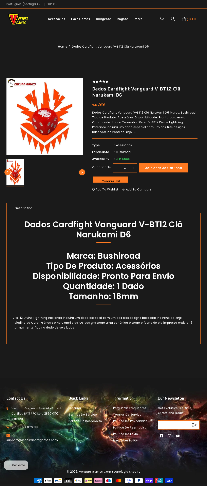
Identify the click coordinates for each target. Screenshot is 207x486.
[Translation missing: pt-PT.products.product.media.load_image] (15, 172)
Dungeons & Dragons (112, 19)
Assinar (195, 425)
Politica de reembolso (85, 421)
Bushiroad (123, 152)
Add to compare (139, 189)
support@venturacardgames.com (32, 440)
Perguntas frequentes (129, 408)
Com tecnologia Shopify (122, 472)
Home (63, 46)
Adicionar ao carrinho (163, 168)
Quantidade (101, 167)
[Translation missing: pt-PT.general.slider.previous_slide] (7, 172)
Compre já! (110, 181)
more (139, 19)
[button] (164, 18)
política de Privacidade (130, 421)
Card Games (80, 19)
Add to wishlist (107, 189)
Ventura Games (91, 472)
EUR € (51, 4)
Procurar (75, 408)
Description (24, 208)
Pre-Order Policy (125, 440)
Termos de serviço (83, 415)
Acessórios (56, 19)
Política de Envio (125, 434)
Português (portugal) (22, 4)
